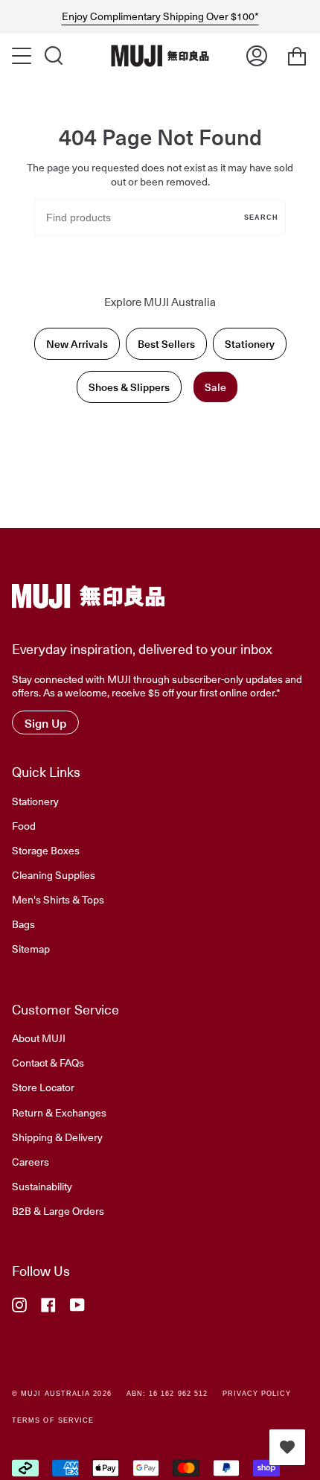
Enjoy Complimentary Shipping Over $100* (160, 16)
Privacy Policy (257, 1393)
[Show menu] (23, 56)
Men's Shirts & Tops (58, 899)
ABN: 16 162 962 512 (167, 1393)
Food (24, 825)
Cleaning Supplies (53, 874)
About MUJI (38, 1037)
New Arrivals (77, 344)
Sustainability (42, 1186)
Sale (215, 387)
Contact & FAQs (48, 1062)
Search (261, 217)
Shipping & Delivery (57, 1136)
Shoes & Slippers (129, 387)
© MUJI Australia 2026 (62, 1393)
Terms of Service (53, 1420)
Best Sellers (166, 344)
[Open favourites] (287, 1447)
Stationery (250, 344)
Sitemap (31, 948)
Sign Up (45, 722)
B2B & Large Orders (58, 1210)
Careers (30, 1161)
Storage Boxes (46, 850)
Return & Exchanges (59, 1112)
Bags (23, 923)
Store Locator (43, 1087)
